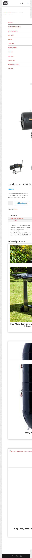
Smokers (9, 12)
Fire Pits (10, 52)
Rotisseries (11, 60)
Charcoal (11, 43)
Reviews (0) (14, 221)
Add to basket (22, 203)
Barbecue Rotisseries (14, 27)
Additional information (17, 218)
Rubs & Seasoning (13, 64)
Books (10, 39)
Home (4, 12)
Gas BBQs (11, 56)
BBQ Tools (11, 35)
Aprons (10, 22)
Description (14, 215)
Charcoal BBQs (12, 48)
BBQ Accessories (13, 31)
